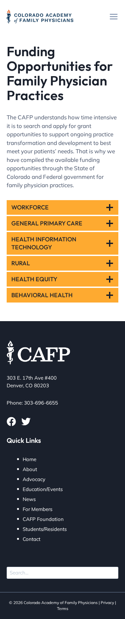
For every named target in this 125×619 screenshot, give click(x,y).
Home (29, 459)
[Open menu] (113, 16)
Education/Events (43, 489)
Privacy (107, 602)
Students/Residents (45, 529)
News (29, 499)
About (30, 469)
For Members (37, 509)
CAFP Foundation (43, 519)
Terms (62, 608)
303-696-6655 (41, 403)
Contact (31, 539)
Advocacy (34, 479)
